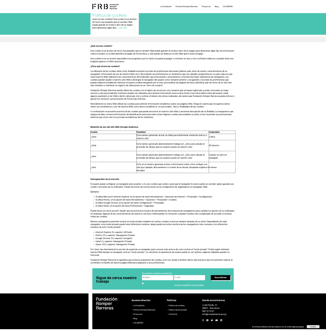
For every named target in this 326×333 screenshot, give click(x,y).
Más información (298, 327)
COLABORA (228, 7)
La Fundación (166, 7)
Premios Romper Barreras (187, 7)
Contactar (173, 314)
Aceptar (313, 326)
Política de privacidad (178, 310)
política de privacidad (193, 285)
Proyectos (206, 7)
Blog (217, 7)
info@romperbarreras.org (214, 314)
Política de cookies (177, 306)
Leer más (122, 28)
